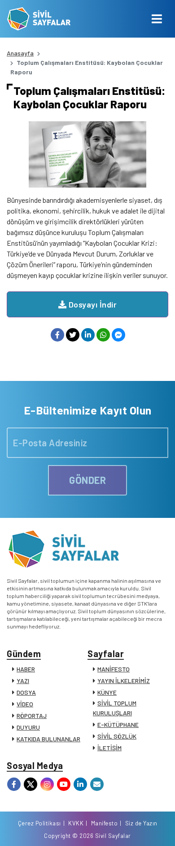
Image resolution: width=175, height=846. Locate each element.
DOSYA (26, 692)
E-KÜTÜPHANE (118, 724)
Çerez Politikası (39, 823)
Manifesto (104, 823)
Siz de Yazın (141, 823)
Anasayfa (20, 53)
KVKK (75, 823)
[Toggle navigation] (157, 19)
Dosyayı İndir (91, 304)
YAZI (23, 680)
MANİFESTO (113, 669)
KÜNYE (107, 692)
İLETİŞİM (109, 748)
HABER (26, 669)
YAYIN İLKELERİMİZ (123, 680)
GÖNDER (87, 480)
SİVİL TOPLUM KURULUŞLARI (114, 708)
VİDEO (25, 704)
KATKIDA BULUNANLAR (48, 739)
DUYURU (28, 727)
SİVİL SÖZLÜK (116, 736)
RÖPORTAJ (32, 715)
